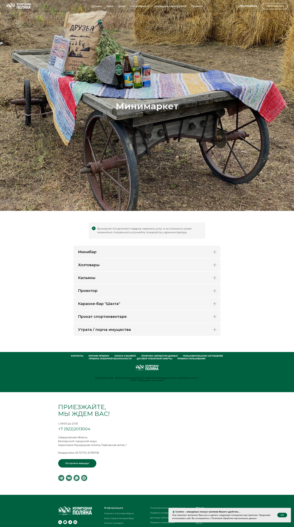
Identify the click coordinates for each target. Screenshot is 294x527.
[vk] (60, 522)
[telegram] (70, 522)
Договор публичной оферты (154, 358)
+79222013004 (247, 6)
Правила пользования (191, 358)
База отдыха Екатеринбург (119, 518)
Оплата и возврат (125, 356)
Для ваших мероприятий (170, 6)
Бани (110, 6)
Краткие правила (99, 356)
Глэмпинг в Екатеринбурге (119, 513)
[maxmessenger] (75, 522)
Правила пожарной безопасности (110, 358)
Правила (197, 6)
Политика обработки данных (159, 356)
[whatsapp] (65, 522)
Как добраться (139, 6)
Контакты (77, 356)
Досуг (122, 6)
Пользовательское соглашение (203, 356)
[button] (275, 6)
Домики (97, 6)
